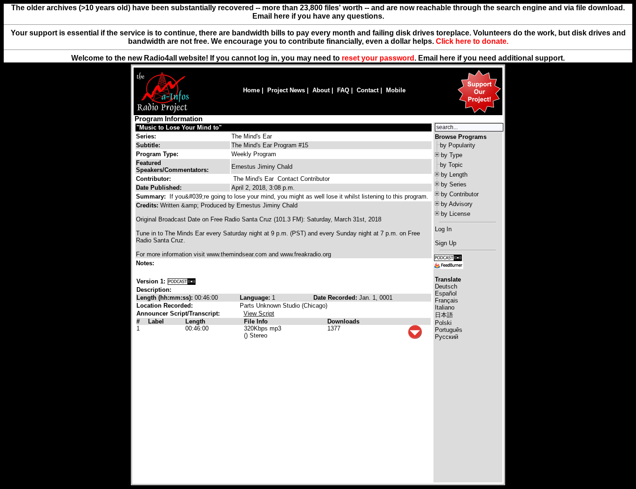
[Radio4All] (163, 112)
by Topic (451, 164)
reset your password (378, 58)
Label (156, 321)
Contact (368, 90)
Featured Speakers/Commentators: (172, 166)
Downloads (343, 321)
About (321, 90)
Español (446, 293)
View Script (259, 313)
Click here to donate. (472, 41)
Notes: (146, 263)
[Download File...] (415, 336)
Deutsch (446, 286)
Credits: (148, 205)
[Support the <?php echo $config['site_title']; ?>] (479, 112)
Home (251, 90)
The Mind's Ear (251, 136)
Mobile (396, 90)
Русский (446, 336)
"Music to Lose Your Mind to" (179, 127)
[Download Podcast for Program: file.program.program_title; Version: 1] (181, 281)
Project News (286, 90)
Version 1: (150, 281)
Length (195, 321)
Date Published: (159, 187)
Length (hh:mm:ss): (165, 297)
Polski (443, 322)
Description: (153, 289)
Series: (146, 136)
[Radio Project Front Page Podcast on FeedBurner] (448, 264)
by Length (454, 174)
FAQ (343, 90)
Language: (256, 297)
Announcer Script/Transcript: (178, 313)
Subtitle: (148, 145)
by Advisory (457, 203)
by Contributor (460, 194)
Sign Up (445, 243)
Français (446, 300)
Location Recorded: (164, 305)
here (447, 58)
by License (455, 213)
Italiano (444, 307)
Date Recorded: (336, 297)
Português (448, 329)
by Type (451, 155)
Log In (443, 229)
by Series (454, 184)
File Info (256, 321)
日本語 (444, 314)
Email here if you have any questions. (318, 16)
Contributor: (153, 178)
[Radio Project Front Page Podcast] (447, 257)
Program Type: (157, 154)
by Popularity (457, 145)
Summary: (152, 196)
